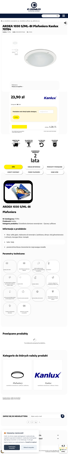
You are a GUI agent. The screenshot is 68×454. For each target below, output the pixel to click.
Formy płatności (34, 172)
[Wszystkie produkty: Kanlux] (50, 98)
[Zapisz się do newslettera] (62, 416)
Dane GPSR (54, 172)
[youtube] (36, 422)
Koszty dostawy (13, 172)
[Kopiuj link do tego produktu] (65, 23)
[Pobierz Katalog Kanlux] (18, 191)
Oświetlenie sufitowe (24, 21)
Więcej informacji (34, 167)
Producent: (7, 221)
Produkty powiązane (54, 167)
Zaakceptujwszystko (12, 447)
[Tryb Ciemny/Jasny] (39, 422)
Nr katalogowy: (9, 219)
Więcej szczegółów (17, 86)
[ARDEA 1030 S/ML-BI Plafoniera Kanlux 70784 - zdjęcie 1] (15, 43)
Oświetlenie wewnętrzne (10, 21)
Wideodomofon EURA (46, 450)
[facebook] (28, 422)
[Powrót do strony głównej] (1, 21)
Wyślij (16, 117)
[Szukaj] (57, 15)
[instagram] (32, 422)
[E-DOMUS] (34, 6)
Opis (13, 167)
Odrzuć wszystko (29, 447)
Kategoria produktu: (10, 223)
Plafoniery (35, 21)
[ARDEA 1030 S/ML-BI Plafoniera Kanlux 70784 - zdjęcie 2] (15, 52)
